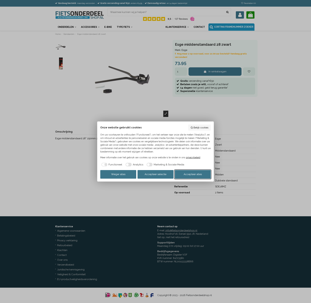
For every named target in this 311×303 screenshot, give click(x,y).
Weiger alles (118, 174)
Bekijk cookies (201, 127)
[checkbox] (111, 165)
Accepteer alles (193, 174)
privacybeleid (193, 157)
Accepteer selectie (155, 174)
